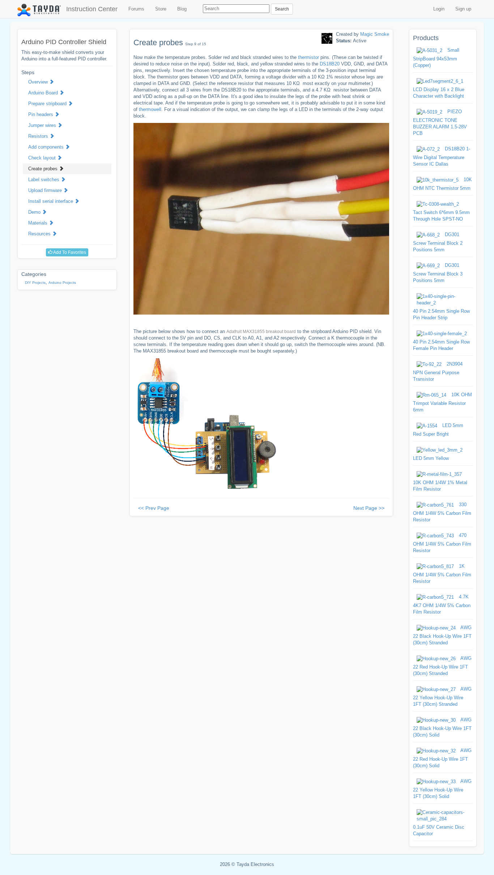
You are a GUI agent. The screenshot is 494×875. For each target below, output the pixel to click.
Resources (40, 233)
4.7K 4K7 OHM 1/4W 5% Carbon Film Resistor (441, 604)
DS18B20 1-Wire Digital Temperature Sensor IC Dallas (441, 156)
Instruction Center (92, 9)
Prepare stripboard (48, 103)
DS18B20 (330, 64)
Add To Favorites (69, 252)
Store (160, 9)
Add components (46, 147)
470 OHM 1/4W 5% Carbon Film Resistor (442, 543)
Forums (136, 9)
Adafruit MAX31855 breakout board (261, 331)
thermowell (150, 109)
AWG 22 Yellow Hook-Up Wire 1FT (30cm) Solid (442, 788)
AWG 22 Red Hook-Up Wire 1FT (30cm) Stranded (442, 666)
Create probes (43, 168)
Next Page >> (368, 508)
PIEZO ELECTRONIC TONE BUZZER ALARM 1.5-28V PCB (440, 122)
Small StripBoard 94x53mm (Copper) (436, 57)
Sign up (463, 9)
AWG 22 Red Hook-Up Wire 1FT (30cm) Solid (442, 758)
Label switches (44, 179)
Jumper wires (43, 125)
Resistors (39, 136)
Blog (182, 9)
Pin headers (41, 114)
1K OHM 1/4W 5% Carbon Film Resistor (442, 573)
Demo (35, 212)
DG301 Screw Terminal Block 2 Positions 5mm (438, 242)
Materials (38, 223)
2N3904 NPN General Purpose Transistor (438, 371)
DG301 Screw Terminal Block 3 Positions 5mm (438, 272)
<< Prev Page (153, 508)
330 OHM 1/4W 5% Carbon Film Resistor (442, 512)
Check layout (42, 158)
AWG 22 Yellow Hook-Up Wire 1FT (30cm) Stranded (442, 696)
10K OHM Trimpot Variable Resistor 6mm (442, 402)
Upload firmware (45, 190)
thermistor (308, 57)
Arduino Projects (62, 283)
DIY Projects (35, 283)
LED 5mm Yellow (431, 458)
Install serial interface (51, 201)
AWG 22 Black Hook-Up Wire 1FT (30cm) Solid (442, 727)
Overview (38, 82)
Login (438, 9)
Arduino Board (43, 92)
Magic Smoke (374, 34)
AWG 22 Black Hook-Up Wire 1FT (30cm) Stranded (442, 635)
